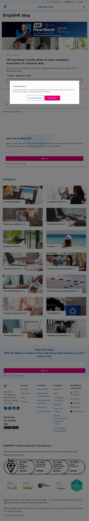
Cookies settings (35, 98)
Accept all (52, 98)
